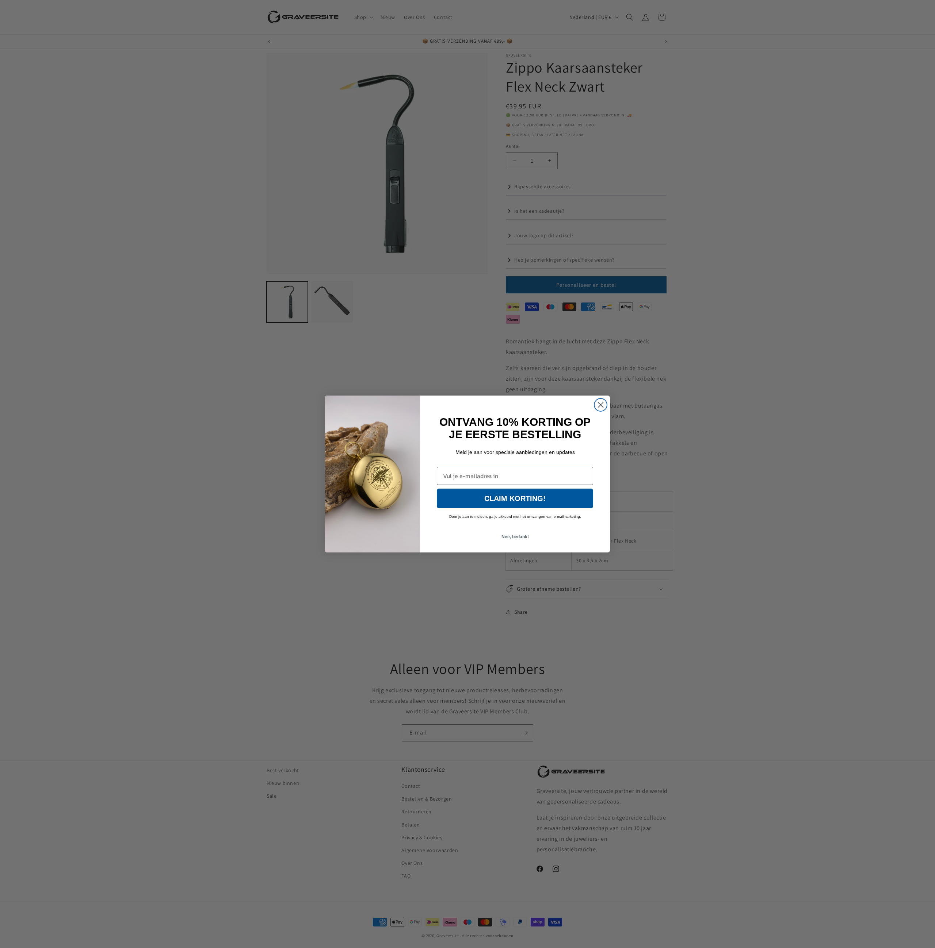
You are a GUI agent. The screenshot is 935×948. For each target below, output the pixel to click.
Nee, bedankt (515, 536)
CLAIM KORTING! (515, 498)
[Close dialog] (600, 404)
